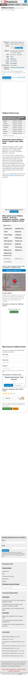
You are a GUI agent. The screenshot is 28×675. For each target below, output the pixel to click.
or (14, 379)
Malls (3, 4)
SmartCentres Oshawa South (12, 656)
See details (24, 674)
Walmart (4, 581)
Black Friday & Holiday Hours (9, 669)
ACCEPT (20, 674)
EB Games (7, 258)
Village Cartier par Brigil (11, 636)
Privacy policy (19, 554)
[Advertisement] (14, 25)
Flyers (17, 4)
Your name (5, 354)
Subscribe (6, 550)
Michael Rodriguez (18, 71)
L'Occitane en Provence (8, 576)
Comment (4, 366)
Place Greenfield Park (10, 648)
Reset (16, 408)
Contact (19, 669)
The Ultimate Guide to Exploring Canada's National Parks (12, 621)
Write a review (18, 48)
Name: (3, 540)
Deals (24, 4)
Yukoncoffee (7, 262)
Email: (3, 545)
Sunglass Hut (5, 571)
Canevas (7, 639)
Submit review (7, 408)
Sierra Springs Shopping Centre (13, 651)
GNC (3, 574)
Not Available (13, 63)
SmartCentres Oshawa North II (13, 653)
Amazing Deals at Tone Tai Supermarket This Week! (13, 609)
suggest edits (17, 72)
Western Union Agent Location (20, 258)
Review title (5, 360)
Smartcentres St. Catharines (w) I (13, 646)
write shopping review (12, 175)
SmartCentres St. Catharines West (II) (13, 642)
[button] (14, 282)
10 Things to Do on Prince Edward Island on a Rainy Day (13, 625)
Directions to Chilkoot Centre (17, 67)
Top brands (10, 4)
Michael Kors (5, 579)
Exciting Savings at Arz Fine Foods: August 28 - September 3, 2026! (14, 601)
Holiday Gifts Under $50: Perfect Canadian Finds (12, 616)
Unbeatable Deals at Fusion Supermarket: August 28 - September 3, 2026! (12, 605)
